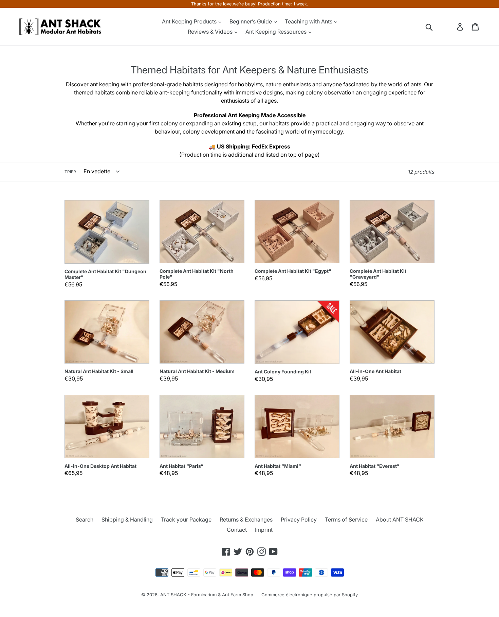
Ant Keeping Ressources (276, 31)
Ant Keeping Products (190, 21)
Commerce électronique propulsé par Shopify (309, 594)
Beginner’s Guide (251, 21)
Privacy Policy (299, 519)
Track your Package (186, 519)
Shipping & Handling (127, 519)
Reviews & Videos (211, 31)
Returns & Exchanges (246, 519)
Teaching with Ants (309, 21)
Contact (237, 529)
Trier (70, 171)
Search (84, 519)
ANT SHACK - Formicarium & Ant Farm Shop (206, 594)
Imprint (264, 529)
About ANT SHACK (400, 519)
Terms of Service (346, 519)
